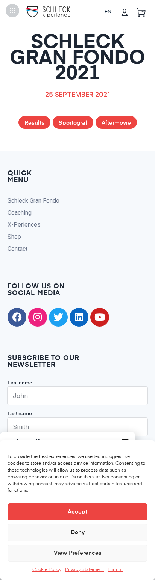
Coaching (20, 212)
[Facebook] (17, 317)
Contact (17, 248)
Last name (20, 413)
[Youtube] (99, 317)
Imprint (115, 570)
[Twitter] (58, 317)
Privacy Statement (84, 570)
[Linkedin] (79, 317)
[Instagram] (37, 317)
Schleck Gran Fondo (33, 200)
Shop (14, 236)
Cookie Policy (46, 570)
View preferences (78, 553)
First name (20, 383)
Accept (77, 512)
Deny (78, 532)
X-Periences (24, 224)
